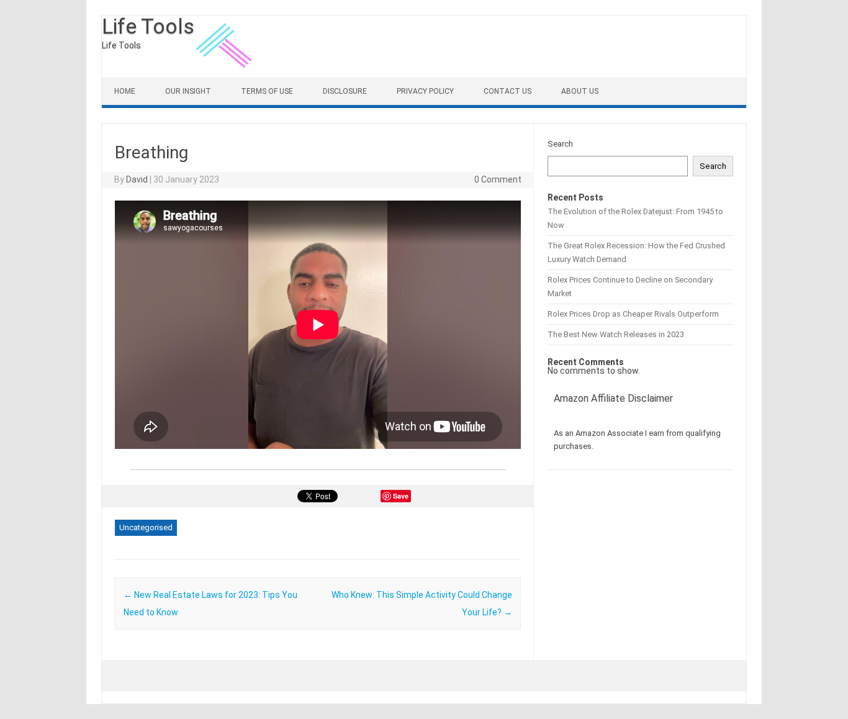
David (137, 179)
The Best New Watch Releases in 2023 (616, 334)
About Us (579, 91)
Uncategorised (146, 527)
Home (124, 91)
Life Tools (148, 26)
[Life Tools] (225, 74)
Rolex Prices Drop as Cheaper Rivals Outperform (633, 314)
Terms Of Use (267, 91)
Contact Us (507, 91)
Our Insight (188, 91)
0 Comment (497, 179)
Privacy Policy (425, 91)
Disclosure (345, 91)
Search (560, 143)
